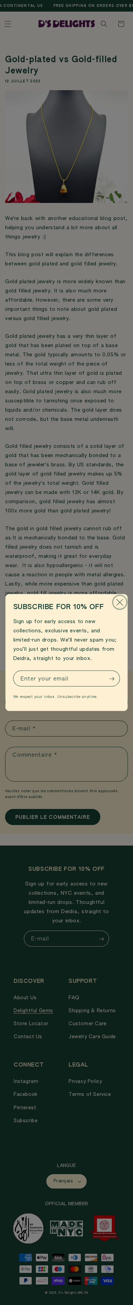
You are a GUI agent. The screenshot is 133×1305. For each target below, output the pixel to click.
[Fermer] (119, 602)
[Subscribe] (111, 679)
